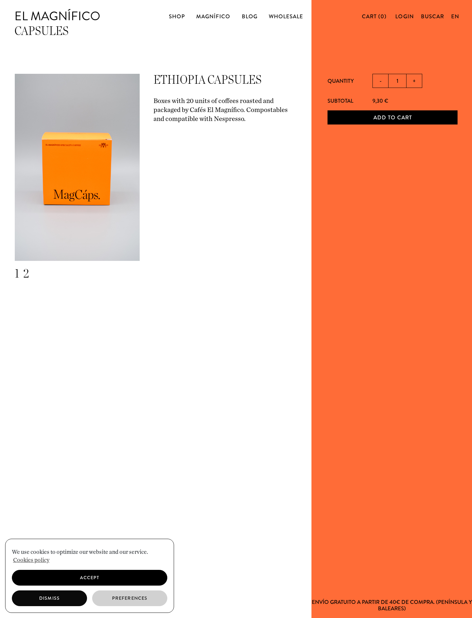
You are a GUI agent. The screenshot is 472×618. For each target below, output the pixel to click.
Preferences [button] (129, 598)
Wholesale (286, 16)
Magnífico (213, 16)
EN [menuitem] (455, 16)
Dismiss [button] (49, 598)
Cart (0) (375, 16)
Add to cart (392, 117)
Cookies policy (31, 560)
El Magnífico (57, 16)
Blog (250, 16)
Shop (177, 16)
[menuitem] (455, 16)
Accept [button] (89, 577)
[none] (454, 16)
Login (404, 16)
